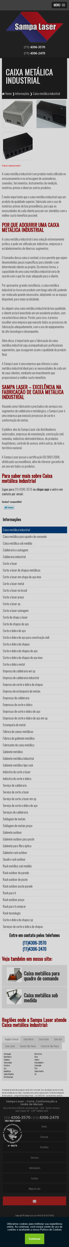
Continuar (34, 1238)
